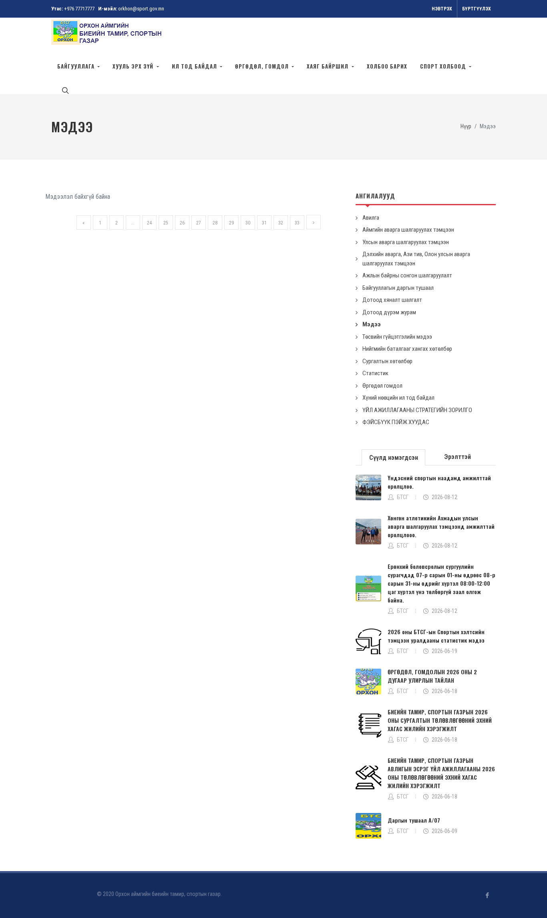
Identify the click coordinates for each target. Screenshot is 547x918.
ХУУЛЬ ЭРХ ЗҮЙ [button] (134, 66)
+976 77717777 (79, 9)
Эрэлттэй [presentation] (457, 457)
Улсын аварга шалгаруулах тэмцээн (405, 242)
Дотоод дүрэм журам (389, 312)
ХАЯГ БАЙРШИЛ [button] (328, 66)
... (133, 223)
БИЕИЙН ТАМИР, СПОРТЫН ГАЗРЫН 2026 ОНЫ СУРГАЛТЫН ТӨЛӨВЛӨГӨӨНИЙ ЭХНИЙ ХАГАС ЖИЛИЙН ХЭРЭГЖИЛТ (440, 720)
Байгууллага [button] (76, 66)
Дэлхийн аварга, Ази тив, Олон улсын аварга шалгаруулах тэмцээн (416, 259)
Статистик (375, 373)
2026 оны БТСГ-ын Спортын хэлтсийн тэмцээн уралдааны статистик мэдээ (436, 635)
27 (198, 223)
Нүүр (466, 126)
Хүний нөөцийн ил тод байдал (398, 397)
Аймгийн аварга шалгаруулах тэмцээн (408, 229)
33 (297, 223)
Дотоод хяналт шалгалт (392, 299)
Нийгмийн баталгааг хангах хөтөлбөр (407, 348)
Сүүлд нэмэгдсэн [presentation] (393, 457)
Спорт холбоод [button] (444, 66)
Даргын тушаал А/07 (414, 820)
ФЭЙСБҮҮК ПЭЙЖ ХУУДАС (395, 422)
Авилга (370, 217)
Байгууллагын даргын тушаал (398, 287)
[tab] (394, 457)
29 (231, 223)
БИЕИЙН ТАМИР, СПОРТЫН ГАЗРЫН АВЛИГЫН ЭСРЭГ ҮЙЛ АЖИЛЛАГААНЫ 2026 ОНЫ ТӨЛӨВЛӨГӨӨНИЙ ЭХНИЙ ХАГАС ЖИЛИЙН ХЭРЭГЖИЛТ (441, 773)
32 (280, 223)
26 (182, 223)
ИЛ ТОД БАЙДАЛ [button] (195, 66)
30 (247, 223)
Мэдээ (371, 324)
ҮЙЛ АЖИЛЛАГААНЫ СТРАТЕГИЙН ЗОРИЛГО (417, 410)
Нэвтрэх (442, 9)
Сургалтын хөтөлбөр (387, 361)
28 (215, 223)
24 (149, 223)
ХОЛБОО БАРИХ (387, 66)
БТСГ (402, 497)
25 (165, 223)
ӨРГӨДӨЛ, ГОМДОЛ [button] (262, 66)
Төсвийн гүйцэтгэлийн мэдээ (397, 336)
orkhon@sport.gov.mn (141, 9)
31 (264, 223)
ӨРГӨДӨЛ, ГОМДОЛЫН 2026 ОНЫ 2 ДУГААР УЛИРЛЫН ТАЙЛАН (432, 675)
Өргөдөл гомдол (382, 385)
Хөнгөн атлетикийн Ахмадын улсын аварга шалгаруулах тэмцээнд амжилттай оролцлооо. (441, 526)
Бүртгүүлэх (476, 9)
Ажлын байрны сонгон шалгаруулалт (407, 275)
